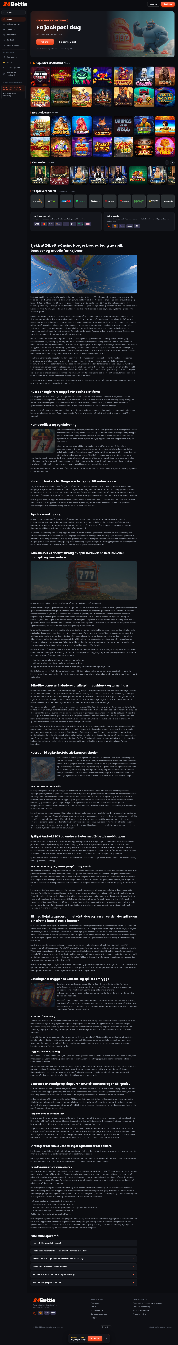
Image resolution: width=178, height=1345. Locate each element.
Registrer (168, 4)
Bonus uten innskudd (11, 74)
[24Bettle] (14, 4)
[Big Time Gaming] (124, 201)
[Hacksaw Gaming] (139, 201)
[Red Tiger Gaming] (109, 201)
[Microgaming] (80, 201)
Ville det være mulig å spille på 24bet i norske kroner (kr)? (58, 1259)
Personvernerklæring (141, 1307)
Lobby (9, 19)
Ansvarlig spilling (139, 1314)
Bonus (9, 62)
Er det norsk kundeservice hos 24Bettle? (50, 1266)
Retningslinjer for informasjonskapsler (148, 1303)
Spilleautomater (14, 24)
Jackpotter (11, 35)
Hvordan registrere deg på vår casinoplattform (12, 88)
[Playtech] (95, 201)
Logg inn (153, 4)
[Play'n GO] (66, 201)
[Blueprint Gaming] (153, 201)
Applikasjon (12, 57)
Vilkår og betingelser (141, 1310)
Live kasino (11, 29)
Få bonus (45, 42)
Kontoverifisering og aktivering (11, 94)
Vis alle (67, 63)
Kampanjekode (13, 67)
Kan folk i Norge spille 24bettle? (47, 1243)
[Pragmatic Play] (37, 201)
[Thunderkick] (168, 201)
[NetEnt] (51, 201)
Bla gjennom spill (67, 42)
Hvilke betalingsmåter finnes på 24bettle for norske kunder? (60, 1251)
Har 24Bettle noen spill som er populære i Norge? (55, 1274)
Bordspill (10, 40)
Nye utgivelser (13, 45)
